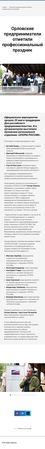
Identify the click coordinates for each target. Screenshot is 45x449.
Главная (4, 7)
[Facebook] (17, 413)
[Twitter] (28, 413)
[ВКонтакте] (22, 413)
